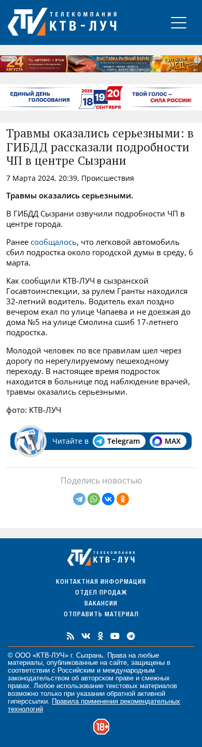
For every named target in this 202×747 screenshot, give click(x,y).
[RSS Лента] (70, 636)
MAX (173, 441)
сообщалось (54, 242)
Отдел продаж (101, 593)
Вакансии (101, 604)
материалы (25, 662)
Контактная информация (101, 582)
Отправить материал (101, 615)
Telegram (123, 441)
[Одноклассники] (123, 499)
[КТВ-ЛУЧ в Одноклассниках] (100, 636)
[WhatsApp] (94, 499)
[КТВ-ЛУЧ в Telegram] (131, 636)
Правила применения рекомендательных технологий (94, 705)
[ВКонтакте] (108, 499)
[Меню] (178, 22)
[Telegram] (79, 499)
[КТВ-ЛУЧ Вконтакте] (86, 636)
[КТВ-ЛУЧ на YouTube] (115, 636)
